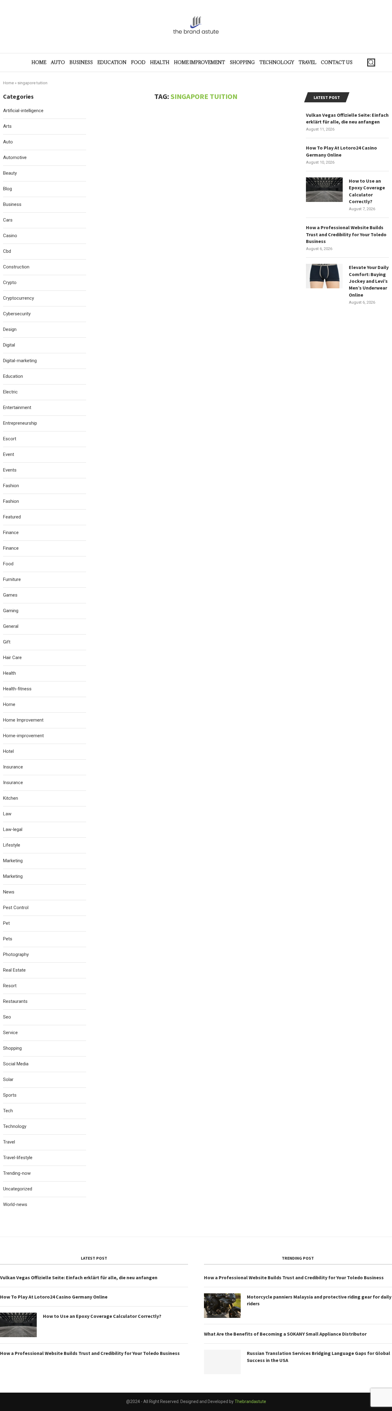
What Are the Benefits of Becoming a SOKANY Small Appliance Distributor (285, 1334)
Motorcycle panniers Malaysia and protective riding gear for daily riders (319, 1300)
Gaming (10, 610)
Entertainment (17, 407)
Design (10, 329)
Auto (58, 62)
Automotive (15, 157)
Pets (7, 939)
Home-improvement (23, 735)
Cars (8, 220)
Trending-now (17, 1173)
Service (10, 1032)
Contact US (336, 62)
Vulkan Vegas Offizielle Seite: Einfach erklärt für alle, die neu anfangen (347, 118)
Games (10, 595)
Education (111, 62)
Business (81, 62)
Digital (9, 345)
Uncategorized (17, 1189)
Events (10, 470)
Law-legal (12, 829)
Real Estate (14, 970)
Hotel (8, 751)
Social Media (15, 1064)
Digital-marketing (20, 360)
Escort (9, 439)
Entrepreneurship (20, 423)
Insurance (13, 767)
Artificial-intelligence (23, 110)
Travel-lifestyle (17, 1157)
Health (159, 62)
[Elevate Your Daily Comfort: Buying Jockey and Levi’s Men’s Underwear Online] (324, 276)
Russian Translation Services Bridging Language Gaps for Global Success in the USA (318, 1356)
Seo (7, 1017)
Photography (16, 954)
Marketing (13, 860)
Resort (10, 985)
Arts (7, 126)
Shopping (242, 62)
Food (138, 62)
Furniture (12, 579)
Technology (276, 62)
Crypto (10, 282)
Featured (12, 517)
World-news (15, 1204)
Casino (10, 235)
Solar (8, 1079)
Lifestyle (11, 845)
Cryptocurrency (18, 298)
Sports (10, 1095)
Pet (6, 923)
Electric (10, 392)
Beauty (10, 173)
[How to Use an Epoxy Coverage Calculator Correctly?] (324, 189)
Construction (16, 267)
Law (7, 814)
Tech (8, 1110)
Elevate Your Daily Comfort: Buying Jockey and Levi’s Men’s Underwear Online (369, 281)
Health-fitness (17, 689)
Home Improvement (199, 62)
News (8, 892)
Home (39, 62)
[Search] (371, 62)
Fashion (11, 485)
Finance (11, 532)
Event (8, 454)
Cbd (7, 251)
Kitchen (10, 798)
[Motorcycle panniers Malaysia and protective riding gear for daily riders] (222, 1305)
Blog (7, 189)
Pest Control (15, 907)
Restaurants (15, 1001)
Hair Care (12, 657)
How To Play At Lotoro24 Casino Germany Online (341, 151)
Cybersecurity (17, 314)
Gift (6, 642)
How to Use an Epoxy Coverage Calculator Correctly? (367, 191)
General (10, 626)
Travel (307, 62)
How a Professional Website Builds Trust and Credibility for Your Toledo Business (346, 234)
